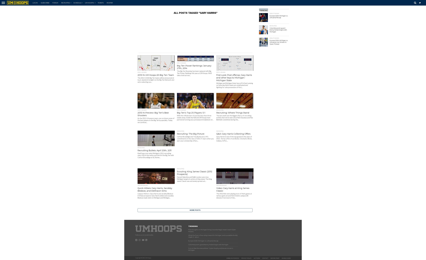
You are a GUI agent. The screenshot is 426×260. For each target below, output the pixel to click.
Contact (265, 258)
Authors (257, 258)
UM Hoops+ (89, 3)
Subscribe (45, 3)
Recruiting (65, 3)
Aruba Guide (286, 258)
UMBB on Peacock (232, 258)
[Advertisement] (195, 35)
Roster (110, 3)
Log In (35, 3)
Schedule (77, 3)
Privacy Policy (246, 258)
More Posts (195, 210)
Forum (55, 3)
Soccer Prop (274, 258)
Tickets (101, 3)
